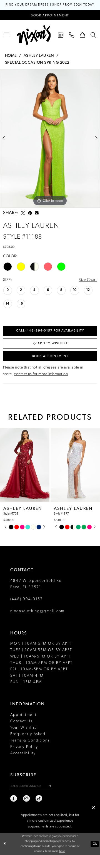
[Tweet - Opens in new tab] (23, 213)
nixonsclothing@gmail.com (37, 611)
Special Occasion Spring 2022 (37, 63)
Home (11, 56)
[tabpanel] (50, 138)
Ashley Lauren (39, 56)
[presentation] (36, 465)
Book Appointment (50, 356)
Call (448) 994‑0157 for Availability (50, 330)
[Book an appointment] (60, 35)
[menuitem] (6, 35)
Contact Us (21, 721)
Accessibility (23, 753)
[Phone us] (71, 35)
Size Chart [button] (88, 280)
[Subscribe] (50, 786)
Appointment (23, 715)
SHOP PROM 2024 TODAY (73, 4)
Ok (95, 843)
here (62, 851)
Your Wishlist (23, 728)
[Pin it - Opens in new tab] (30, 213)
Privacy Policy (24, 747)
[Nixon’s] (34, 35)
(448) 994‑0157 (26, 599)
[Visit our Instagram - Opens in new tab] (26, 798)
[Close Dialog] (4, 843)
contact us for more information (41, 374)
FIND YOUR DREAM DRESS (27, 4)
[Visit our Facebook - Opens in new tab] (14, 798)
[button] (6, 35)
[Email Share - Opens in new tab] (37, 213)
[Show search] (93, 35)
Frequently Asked (28, 734)
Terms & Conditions (30, 740)
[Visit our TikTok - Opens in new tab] (39, 798)
